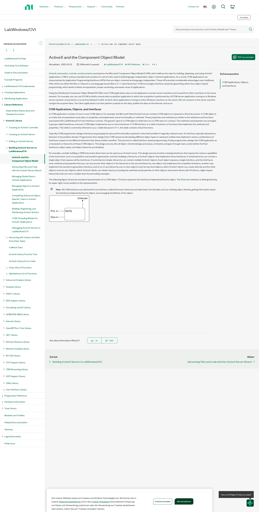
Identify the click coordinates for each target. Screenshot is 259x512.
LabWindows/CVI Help (15, 58)
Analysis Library (13, 286)
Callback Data (16, 247)
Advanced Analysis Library (18, 279)
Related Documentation (15, 422)
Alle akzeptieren (184, 501)
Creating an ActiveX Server (22, 134)
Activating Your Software (16, 65)
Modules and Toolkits (14, 415)
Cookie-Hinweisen (100, 501)
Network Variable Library (17, 348)
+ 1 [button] (153, 64)
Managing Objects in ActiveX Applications (26, 187)
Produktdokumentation (59, 44)
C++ (147, 64)
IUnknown (185, 179)
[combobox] (209, 29)
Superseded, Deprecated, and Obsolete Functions (20, 112)
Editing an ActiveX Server (21, 141)
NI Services (9, 443)
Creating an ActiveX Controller (23, 127)
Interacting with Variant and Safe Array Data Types (24, 239)
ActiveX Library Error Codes (22, 261)
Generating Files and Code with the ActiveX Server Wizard (26, 168)
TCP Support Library (15, 362)
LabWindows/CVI (81, 44)
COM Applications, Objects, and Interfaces (235, 83)
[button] (243, 57)
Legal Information (12, 436)
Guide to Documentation (16, 72)
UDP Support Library (15, 376)
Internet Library (13, 321)
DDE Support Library (15, 300)
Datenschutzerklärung (70, 501)
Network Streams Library (18, 341)
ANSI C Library (13, 293)
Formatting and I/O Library (18, 307)
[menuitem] (45, 7)
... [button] (95, 44)
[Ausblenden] (41, 43)
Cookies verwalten (163, 501)
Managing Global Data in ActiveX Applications (23, 178)
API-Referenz (133, 64)
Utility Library (12, 382)
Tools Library (10, 408)
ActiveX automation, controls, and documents (70, 73)
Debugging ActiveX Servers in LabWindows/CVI (26, 229)
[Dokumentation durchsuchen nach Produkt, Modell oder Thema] (250, 29)
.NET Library (12, 334)
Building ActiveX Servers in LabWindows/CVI (23, 149)
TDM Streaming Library (17, 369)
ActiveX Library (14, 120)
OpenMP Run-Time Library (18, 327)
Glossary (8, 429)
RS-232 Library (13, 355)
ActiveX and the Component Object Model (25, 158)
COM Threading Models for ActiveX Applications (25, 219)
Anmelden (244, 17)
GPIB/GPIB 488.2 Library (17, 314)
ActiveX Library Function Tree (23, 254)
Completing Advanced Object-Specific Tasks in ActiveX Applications (26, 199)
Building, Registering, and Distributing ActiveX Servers (25, 210)
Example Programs (13, 79)
